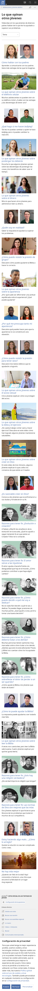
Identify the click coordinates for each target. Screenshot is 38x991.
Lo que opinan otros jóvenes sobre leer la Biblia (18, 742)
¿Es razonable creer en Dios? (15, 493)
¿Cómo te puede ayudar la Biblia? (17, 711)
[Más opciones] (35, 7)
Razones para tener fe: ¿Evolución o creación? (19, 524)
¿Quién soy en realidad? (13, 227)
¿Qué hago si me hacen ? (17, 126)
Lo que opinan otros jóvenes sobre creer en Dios (18, 460)
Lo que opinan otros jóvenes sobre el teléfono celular (18, 93)
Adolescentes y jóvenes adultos (12, 7)
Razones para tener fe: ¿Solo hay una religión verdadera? (17, 776)
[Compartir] (30, 7)
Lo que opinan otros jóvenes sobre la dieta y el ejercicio (18, 423)
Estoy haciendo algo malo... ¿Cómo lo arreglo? (18, 840)
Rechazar (16, 987)
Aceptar (6, 987)
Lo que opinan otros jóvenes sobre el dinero (15, 197)
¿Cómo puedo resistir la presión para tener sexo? (17, 359)
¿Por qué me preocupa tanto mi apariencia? (17, 325)
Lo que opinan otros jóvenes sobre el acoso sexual (18, 391)
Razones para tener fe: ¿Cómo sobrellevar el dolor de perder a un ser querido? (18, 679)
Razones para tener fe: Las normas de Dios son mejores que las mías (18, 806)
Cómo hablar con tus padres (15, 62)
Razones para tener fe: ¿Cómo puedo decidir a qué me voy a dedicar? (16, 600)
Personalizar (28, 987)
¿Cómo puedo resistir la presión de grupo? (18, 258)
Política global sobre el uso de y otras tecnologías (17, 973)
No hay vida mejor (10, 871)
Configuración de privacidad (17, 981)
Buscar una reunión (9, 915)
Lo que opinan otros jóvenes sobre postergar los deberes (18, 159)
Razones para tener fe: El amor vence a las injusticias (16, 561)
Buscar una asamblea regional (13, 919)
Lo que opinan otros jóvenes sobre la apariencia (15, 290)
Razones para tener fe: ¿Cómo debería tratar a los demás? (16, 638)
